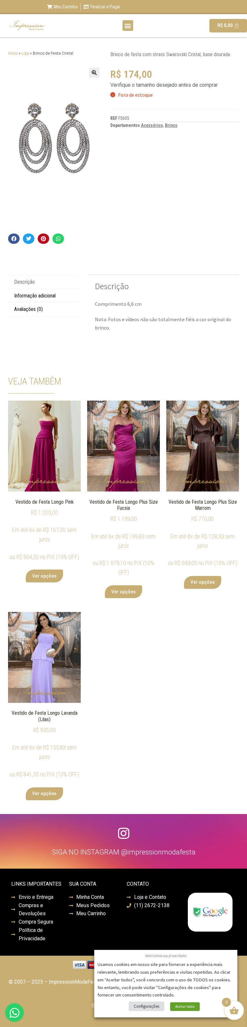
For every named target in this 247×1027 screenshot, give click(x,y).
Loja (25, 53)
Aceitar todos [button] (185, 1006)
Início (13, 53)
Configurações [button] (146, 1006)
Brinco (171, 125)
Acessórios (152, 125)
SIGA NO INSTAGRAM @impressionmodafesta (124, 852)
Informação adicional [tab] (35, 296)
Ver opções (44, 576)
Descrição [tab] (24, 282)
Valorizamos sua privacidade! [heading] (166, 955)
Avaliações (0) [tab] (28, 309)
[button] (128, 25)
